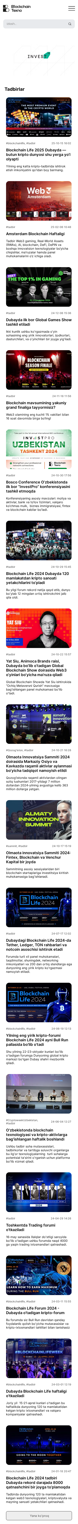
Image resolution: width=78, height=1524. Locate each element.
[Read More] (39, 470)
